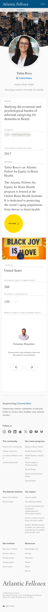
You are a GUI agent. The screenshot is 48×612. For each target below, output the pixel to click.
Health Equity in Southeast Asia (31, 463)
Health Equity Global (33, 451)
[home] (15, 4)
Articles (28, 553)
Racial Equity (30, 469)
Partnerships (8, 501)
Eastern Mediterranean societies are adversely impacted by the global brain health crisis (34, 529)
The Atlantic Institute (33, 501)
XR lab (28, 571)
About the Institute (10, 497)
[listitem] (24, 340)
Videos (28, 562)
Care (7, 134)
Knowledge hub (31, 549)
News (27, 566)
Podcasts (29, 558)
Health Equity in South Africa (34, 456)
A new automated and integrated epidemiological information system (34, 510)
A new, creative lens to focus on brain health (34, 519)
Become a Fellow (10, 549)
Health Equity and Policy (21, 134)
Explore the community (12, 447)
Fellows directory (10, 451)
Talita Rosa (21, 10)
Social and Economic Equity (33, 475)
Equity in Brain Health (34, 447)
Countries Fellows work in (12, 456)
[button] (43, 4)
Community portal (10, 462)
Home (4, 10)
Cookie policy (8, 562)
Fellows (12, 10)
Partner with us (9, 553)
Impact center (31, 497)
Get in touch (8, 566)
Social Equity (30, 480)
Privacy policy (8, 558)
